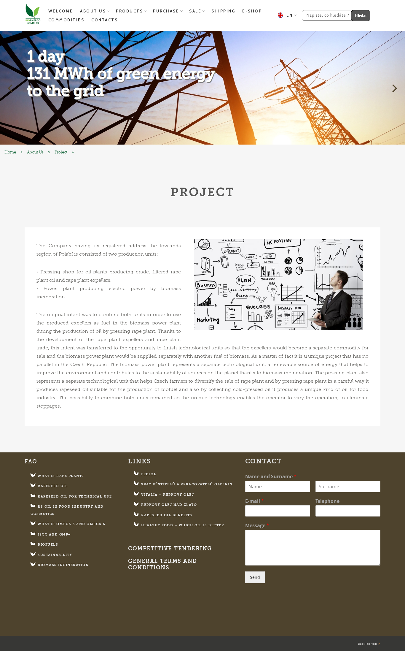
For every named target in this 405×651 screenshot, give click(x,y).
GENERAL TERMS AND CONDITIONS (162, 564)
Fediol (148, 474)
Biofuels (48, 545)
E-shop (252, 11)
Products (129, 11)
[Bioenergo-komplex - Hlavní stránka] (202, 88)
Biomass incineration (63, 565)
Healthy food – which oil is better (182, 525)
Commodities (66, 20)
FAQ (31, 462)
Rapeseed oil (53, 486)
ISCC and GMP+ (54, 534)
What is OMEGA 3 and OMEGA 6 (72, 524)
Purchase (166, 11)
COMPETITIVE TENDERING (170, 549)
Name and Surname (270, 476)
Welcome (60, 11)
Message (257, 525)
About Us (93, 11)
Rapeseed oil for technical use (75, 496)
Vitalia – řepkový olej (167, 495)
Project (61, 152)
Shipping (223, 11)
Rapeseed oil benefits (166, 515)
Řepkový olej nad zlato (169, 505)
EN (288, 15)
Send (255, 577)
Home (10, 152)
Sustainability (55, 555)
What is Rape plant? (61, 476)
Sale (195, 11)
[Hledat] (333, 14)
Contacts (104, 20)
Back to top (368, 644)
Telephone (327, 501)
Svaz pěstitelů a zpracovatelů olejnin (187, 484)
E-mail (254, 501)
